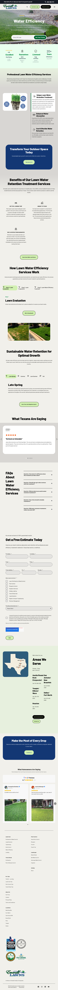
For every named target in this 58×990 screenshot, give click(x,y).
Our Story (8, 894)
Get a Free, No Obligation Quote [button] (29, 404)
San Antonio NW (9, 915)
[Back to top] (55, 987)
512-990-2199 (38, 683)
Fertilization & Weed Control (12, 839)
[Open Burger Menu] (54, 7)
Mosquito (33, 842)
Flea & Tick (33, 847)
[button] (26, 458)
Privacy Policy (9, 899)
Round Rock (8, 918)
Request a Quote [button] (45, 6)
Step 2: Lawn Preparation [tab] (23, 288)
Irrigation (33, 862)
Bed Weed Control (35, 857)
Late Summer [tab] (33, 376)
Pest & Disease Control (11, 862)
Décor (32, 870)
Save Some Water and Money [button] (29, 257)
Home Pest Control (35, 839)
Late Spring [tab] (12, 376)
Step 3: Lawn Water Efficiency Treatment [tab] (43, 288)
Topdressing (8, 844)
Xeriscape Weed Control (36, 860)
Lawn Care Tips (9, 881)
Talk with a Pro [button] (29, 162)
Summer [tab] (23, 376)
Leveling (7, 852)
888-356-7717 (50, 2)
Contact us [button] (29, 752)
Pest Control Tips (9, 884)
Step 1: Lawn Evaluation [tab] (8, 288)
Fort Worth (8, 912)
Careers (7, 897)
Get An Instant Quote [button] (38, 716)
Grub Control (8, 847)
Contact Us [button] (36, 721)
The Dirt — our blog (10, 879)
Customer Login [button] (34, 6)
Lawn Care (8, 836)
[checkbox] (29, 591)
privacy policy (24, 623)
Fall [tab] (43, 376)
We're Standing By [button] (29, 313)
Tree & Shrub (9, 857)
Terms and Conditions (10, 902)
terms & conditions (13, 623)
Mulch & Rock (34, 855)
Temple (7, 923)
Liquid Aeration (9, 842)
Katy (7, 920)
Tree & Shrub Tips (9, 886)
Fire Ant (33, 844)
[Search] (27, 6)
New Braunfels (9, 910)
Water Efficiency (9, 849)
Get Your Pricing (40, 37)
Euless (7, 925)
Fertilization (8, 860)
